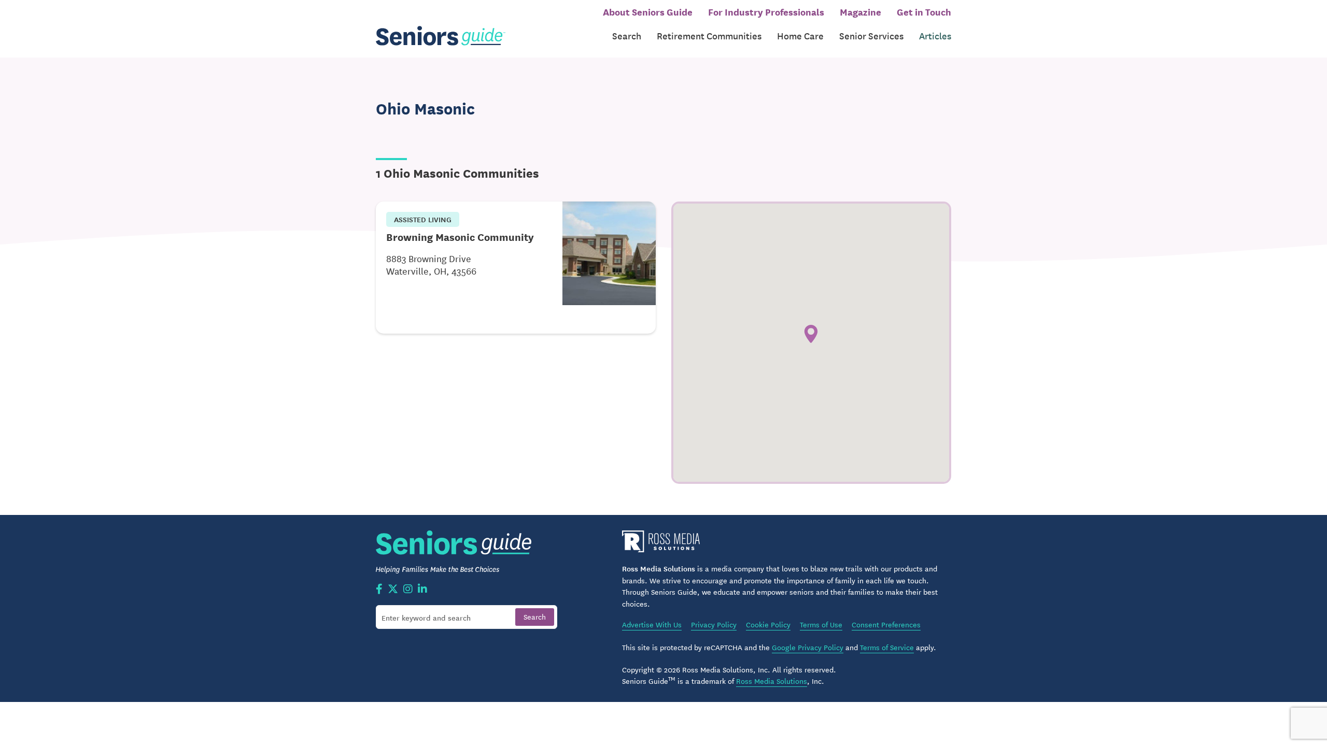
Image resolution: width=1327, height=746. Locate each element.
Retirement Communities (709, 35)
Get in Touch (924, 11)
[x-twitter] (393, 589)
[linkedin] (422, 589)
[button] (811, 334)
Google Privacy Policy (807, 647)
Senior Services (871, 35)
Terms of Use (821, 624)
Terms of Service (887, 647)
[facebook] (379, 589)
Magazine (860, 11)
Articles (935, 35)
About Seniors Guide (648, 11)
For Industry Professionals (766, 11)
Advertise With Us (652, 624)
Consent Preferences (886, 624)
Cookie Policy (768, 624)
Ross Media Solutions (771, 680)
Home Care (800, 35)
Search (626, 35)
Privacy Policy (714, 624)
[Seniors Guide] (440, 36)
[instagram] (408, 589)
